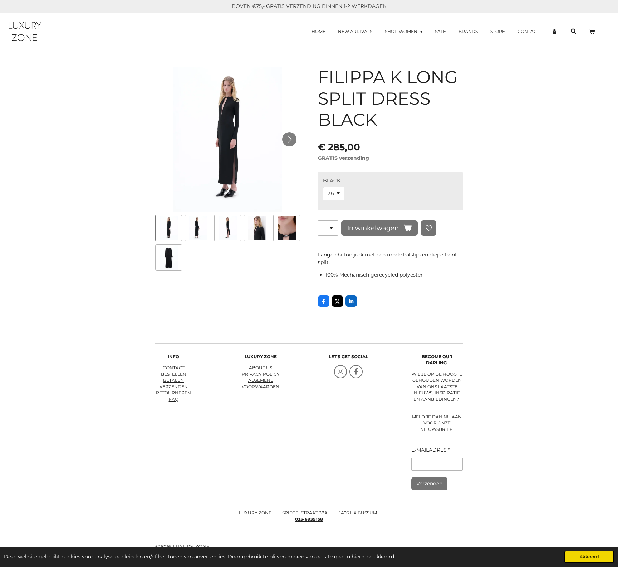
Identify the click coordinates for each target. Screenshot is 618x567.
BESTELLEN (173, 374)
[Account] (554, 31)
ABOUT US (260, 367)
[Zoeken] (573, 31)
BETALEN (173, 380)
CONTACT (174, 367)
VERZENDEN (174, 386)
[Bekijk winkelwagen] (591, 31)
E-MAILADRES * (430, 450)
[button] (168, 228)
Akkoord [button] (589, 556)
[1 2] (328, 228)
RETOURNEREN (173, 392)
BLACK (331, 180)
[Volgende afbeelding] (289, 139)
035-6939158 (309, 519)
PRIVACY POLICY (261, 374)
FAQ (173, 399)
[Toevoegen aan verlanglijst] (429, 228)
